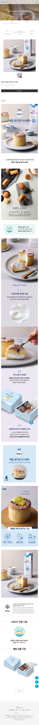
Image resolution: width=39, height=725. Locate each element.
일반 (12, 22)
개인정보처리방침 (11, 710)
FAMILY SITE (17, 712)
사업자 (27, 22)
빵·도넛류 (31, 31)
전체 (7, 31)
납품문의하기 (19, 90)
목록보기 (19, 691)
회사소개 (20, 710)
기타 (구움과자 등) (7, 34)
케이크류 (19, 31)
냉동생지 (19, 34)
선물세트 (31, 34)
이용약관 (16, 710)
